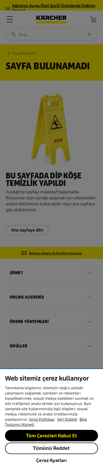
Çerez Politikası (42, 419)
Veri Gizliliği (67, 419)
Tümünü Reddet (51, 448)
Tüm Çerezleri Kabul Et (51, 436)
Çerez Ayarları (51, 460)
